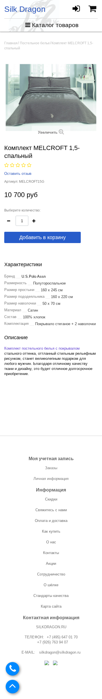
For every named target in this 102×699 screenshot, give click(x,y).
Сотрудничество (51, 574)
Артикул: (11, 182)
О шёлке (51, 585)
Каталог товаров (55, 25)
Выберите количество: (22, 210)
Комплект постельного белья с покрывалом (42, 348)
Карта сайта (51, 606)
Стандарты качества (51, 596)
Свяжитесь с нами (51, 510)
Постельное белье (35, 43)
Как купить (51, 531)
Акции (51, 563)
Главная (11, 43)
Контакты (51, 553)
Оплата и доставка (51, 521)
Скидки (51, 499)
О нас (51, 542)
